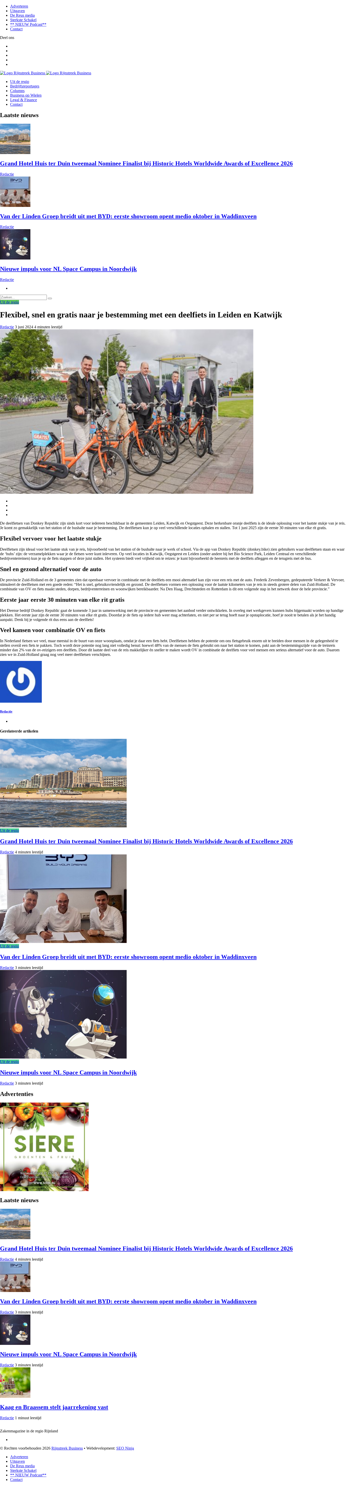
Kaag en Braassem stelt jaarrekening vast (54, 1407)
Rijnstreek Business (67, 1448)
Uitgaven (17, 11)
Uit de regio (19, 81)
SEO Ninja (125, 1448)
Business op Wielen (26, 95)
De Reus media (22, 15)
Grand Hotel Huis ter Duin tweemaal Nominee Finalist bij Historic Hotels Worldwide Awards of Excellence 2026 (146, 163)
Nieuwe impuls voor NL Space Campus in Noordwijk (68, 269)
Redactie (7, 174)
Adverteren (19, 6)
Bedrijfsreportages (24, 86)
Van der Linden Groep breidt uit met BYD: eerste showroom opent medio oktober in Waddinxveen (128, 216)
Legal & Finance (23, 100)
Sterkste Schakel (23, 20)
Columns (17, 91)
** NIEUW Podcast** (28, 24)
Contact (16, 29)
